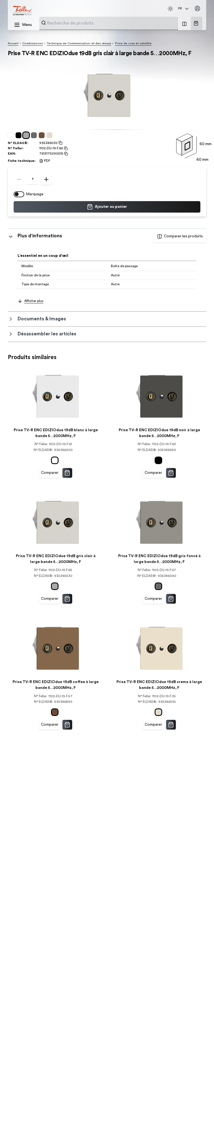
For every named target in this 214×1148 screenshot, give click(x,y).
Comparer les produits (183, 236)
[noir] (19, 135)
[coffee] (43, 135)
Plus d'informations (40, 235)
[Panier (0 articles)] (196, 23)
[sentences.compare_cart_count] (184, 23)
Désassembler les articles (47, 334)
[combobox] (111, 23)
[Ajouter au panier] (67, 473)
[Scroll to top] (199, 1134)
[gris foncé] (35, 135)
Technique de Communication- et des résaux (79, 43)
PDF (47, 160)
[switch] (19, 194)
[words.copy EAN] (65, 154)
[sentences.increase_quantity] (46, 179)
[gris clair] (27, 135)
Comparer (50, 473)
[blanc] (12, 135)
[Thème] (170, 9)
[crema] (50, 135)
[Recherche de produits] (43, 22)
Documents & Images (42, 318)
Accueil (13, 43)
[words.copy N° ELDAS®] (60, 143)
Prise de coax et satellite (133, 43)
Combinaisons (32, 43)
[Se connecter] (197, 9)
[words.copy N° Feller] (65, 148)
